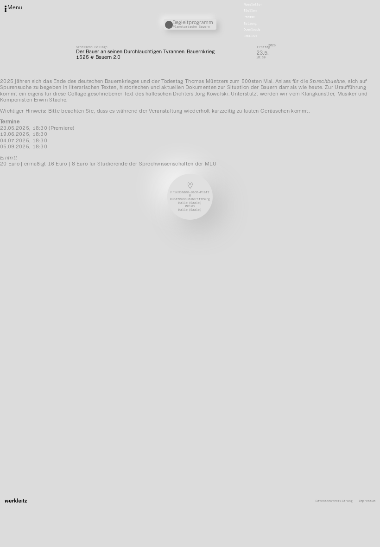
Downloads (252, 30)
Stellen (250, 11)
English (250, 36)
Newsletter (253, 4)
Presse (249, 17)
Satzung (250, 23)
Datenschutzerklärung (334, 501)
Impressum (367, 501)
